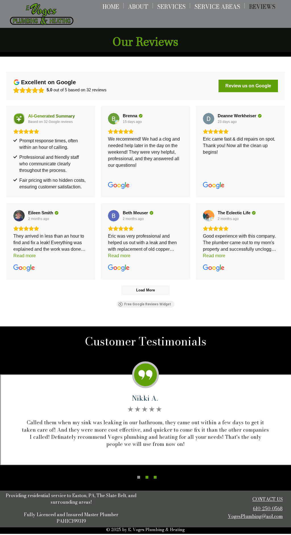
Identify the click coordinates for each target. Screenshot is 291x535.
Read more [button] (24, 255)
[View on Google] (113, 118)
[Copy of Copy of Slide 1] (155, 477)
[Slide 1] (138, 477)
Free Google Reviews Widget (147, 304)
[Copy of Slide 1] (147, 477)
